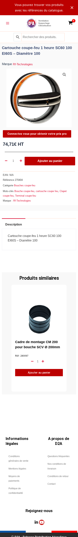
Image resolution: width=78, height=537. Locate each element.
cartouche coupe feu (47, 191)
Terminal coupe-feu (25, 195)
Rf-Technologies (23, 64)
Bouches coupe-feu (24, 185)
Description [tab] (13, 224)
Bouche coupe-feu (24, 191)
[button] (64, 74)
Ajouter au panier (49, 161)
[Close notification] (72, 7)
